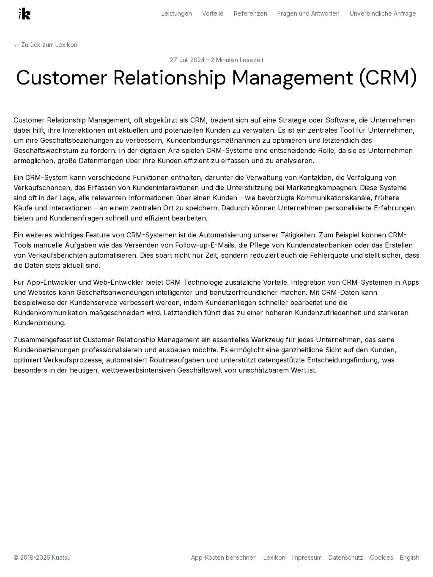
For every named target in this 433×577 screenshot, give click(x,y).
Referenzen (250, 13)
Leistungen (177, 13)
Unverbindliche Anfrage (383, 13)
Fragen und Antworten (308, 13)
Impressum (307, 557)
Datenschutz (346, 557)
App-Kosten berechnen (224, 557)
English (409, 557)
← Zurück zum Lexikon (45, 44)
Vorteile (213, 13)
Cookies (381, 557)
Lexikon (274, 557)
